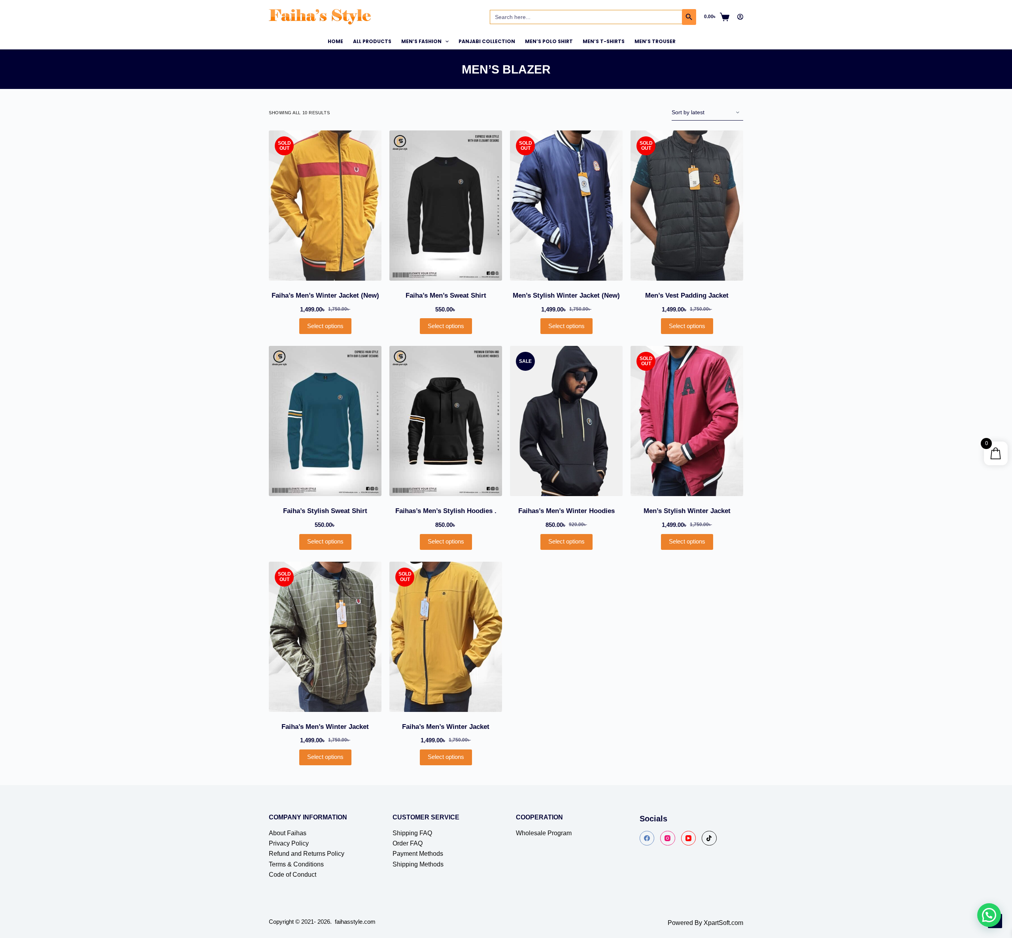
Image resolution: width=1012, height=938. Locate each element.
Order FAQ (408, 843)
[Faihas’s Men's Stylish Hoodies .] (445, 421)
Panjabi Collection (487, 41)
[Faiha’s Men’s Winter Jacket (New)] (325, 205)
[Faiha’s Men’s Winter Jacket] (325, 637)
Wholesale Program (544, 833)
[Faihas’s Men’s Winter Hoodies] (566, 421)
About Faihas (287, 833)
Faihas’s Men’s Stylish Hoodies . (446, 511)
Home (335, 41)
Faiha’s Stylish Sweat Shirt (325, 511)
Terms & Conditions (296, 864)
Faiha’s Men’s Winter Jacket (325, 726)
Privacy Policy (289, 843)
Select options (325, 326)
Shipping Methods (418, 864)
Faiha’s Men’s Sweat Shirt (446, 295)
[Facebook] (647, 838)
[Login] (740, 17)
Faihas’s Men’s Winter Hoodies (566, 511)
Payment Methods (418, 853)
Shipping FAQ (412, 833)
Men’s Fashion (421, 41)
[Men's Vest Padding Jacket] (687, 205)
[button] (989, 915)
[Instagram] (667, 838)
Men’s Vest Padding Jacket (687, 295)
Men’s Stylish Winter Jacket (687, 511)
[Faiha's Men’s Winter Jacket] (445, 637)
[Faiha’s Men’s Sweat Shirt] (445, 205)
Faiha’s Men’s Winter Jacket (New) (325, 295)
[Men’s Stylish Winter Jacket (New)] (566, 205)
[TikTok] (709, 838)
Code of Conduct (292, 874)
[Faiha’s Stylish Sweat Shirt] (325, 421)
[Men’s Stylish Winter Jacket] (687, 421)
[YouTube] (688, 838)
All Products (372, 41)
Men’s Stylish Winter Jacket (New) (566, 295)
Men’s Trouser (655, 41)
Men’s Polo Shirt (549, 41)
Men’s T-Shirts (604, 41)
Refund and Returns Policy (306, 853)
